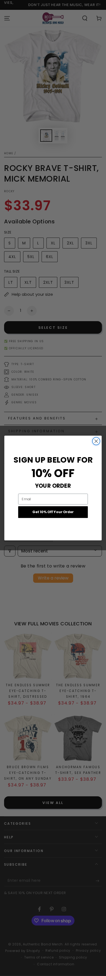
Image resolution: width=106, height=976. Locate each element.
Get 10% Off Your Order (52, 512)
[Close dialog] (96, 441)
